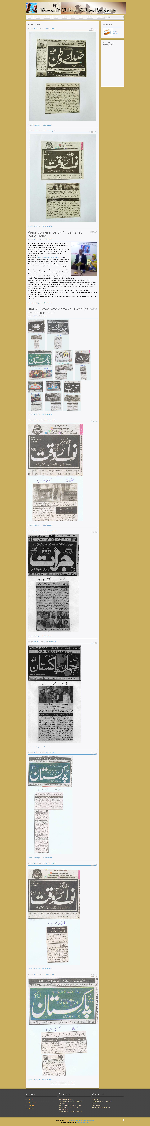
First (52, 1083)
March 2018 (32, 1102)
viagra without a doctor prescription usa (50, 257)
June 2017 (31, 1105)
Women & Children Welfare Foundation (81, 1120)
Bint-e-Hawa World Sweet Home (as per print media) (58, 311)
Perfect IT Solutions (82, 1122)
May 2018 (31, 1099)
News (46, 28)
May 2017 (31, 1108)
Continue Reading (33, 125)
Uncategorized (52, 28)
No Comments (46, 125)
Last (73, 1083)
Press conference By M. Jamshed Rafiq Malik (55, 234)
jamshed (36, 28)
